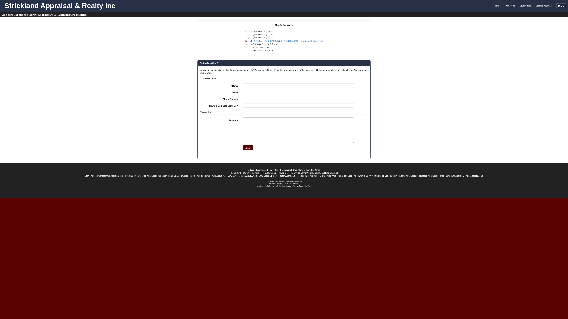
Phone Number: (231, 99)
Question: (234, 119)
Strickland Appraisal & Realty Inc (59, 6)
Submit (248, 147)
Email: (235, 92)
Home (497, 6)
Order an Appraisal (544, 6)
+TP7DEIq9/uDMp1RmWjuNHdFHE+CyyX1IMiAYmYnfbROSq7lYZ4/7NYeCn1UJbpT (298, 172)
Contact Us (510, 6)
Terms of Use (298, 186)
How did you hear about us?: (223, 105)
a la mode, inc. (277, 186)
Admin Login (287, 186)
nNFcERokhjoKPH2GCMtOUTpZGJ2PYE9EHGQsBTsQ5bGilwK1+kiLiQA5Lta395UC (288, 41)
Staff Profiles (525, 6)
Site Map (307, 186)
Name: (235, 85)
